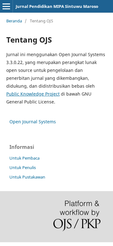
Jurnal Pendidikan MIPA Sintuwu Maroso (57, 6)
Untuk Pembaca (24, 158)
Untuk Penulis (22, 167)
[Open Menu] (6, 6)
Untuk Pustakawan (27, 177)
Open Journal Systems (32, 122)
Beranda (14, 21)
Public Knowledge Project (33, 94)
